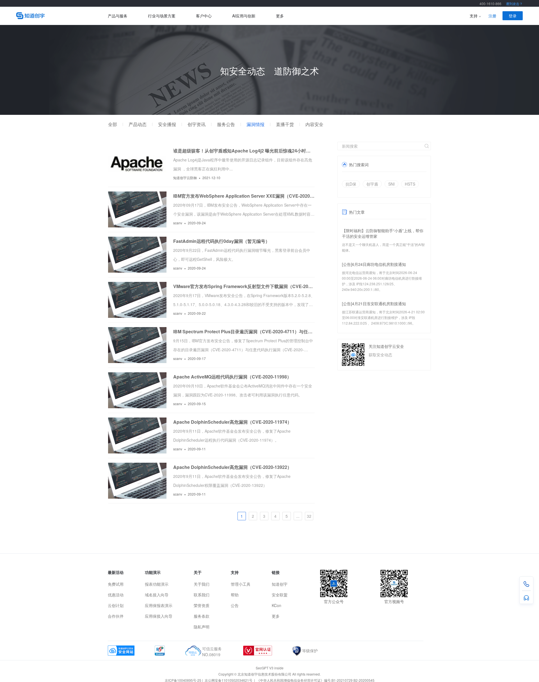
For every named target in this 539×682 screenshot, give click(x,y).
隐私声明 (201, 626)
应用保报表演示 (158, 605)
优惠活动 (116, 594)
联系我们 (201, 594)
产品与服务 (117, 16)
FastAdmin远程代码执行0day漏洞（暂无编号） (221, 241)
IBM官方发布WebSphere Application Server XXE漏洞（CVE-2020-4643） (244, 196)
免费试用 (116, 584)
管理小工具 (240, 584)
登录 (513, 16)
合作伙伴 (116, 616)
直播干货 (285, 124)
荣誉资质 (201, 605)
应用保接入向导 (158, 616)
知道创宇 (279, 584)
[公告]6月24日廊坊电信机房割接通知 (374, 264)
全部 (112, 124)
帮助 (235, 594)
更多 (280, 16)
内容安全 (314, 124)
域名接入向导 (156, 594)
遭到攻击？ (514, 3)
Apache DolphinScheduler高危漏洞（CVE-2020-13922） (232, 467)
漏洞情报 (255, 124)
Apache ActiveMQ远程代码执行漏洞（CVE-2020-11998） (232, 376)
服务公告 (226, 124)
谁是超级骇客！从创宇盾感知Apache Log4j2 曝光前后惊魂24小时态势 (244, 150)
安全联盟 (279, 594)
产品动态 (138, 124)
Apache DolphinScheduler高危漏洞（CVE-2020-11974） (232, 422)
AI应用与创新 (243, 16)
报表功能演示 (156, 584)
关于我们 (201, 584)
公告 (235, 605)
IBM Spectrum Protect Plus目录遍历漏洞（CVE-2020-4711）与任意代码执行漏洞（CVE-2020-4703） (244, 331)
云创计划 (116, 605)
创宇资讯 (196, 124)
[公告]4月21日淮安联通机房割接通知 (374, 303)
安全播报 (167, 124)
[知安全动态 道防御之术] (269, 113)
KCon (276, 605)
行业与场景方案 (161, 16)
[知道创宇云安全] (62, 15)
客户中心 (204, 16)
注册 (492, 16)
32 (309, 516)
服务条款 (201, 616)
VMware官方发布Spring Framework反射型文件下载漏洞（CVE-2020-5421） (244, 286)
